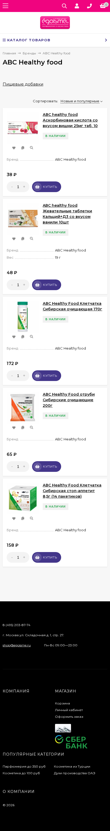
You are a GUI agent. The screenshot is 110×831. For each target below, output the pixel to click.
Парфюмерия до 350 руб (24, 766)
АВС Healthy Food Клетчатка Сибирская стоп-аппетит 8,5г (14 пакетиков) (72, 491)
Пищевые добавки (23, 84)
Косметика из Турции (72, 766)
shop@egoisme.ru (17, 645)
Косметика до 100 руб (21, 773)
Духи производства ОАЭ (74, 773)
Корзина (62, 703)
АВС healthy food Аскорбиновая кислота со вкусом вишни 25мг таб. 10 (70, 120)
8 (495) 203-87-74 (16, 625)
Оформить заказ (69, 717)
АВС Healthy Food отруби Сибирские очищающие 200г (69, 400)
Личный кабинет (69, 710)
